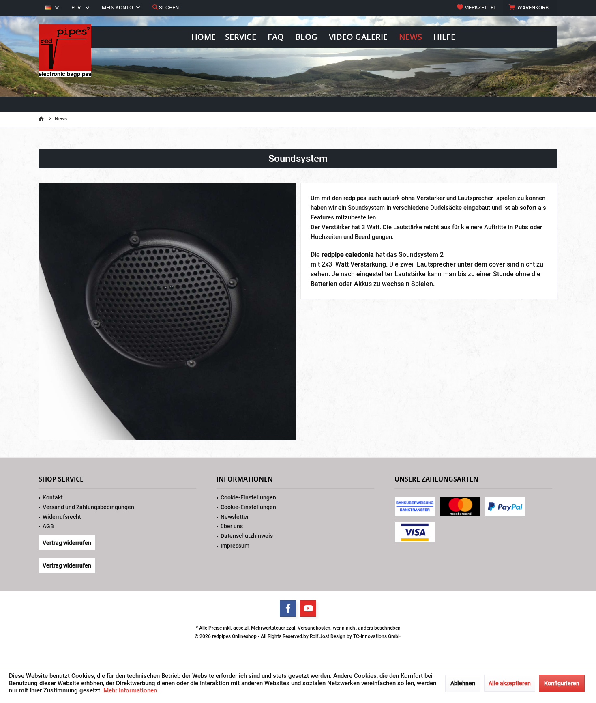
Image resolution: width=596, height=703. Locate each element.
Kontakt (53, 497)
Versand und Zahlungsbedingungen (88, 507)
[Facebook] (288, 608)
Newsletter (235, 517)
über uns (232, 526)
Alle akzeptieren (510, 683)
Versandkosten (314, 628)
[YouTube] (308, 608)
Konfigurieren (561, 683)
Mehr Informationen (130, 690)
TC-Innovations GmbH (377, 636)
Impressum (235, 545)
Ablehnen (462, 683)
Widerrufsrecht (62, 517)
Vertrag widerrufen (67, 543)
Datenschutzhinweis (247, 536)
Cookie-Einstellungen (248, 497)
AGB (48, 526)
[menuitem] (529, 7)
